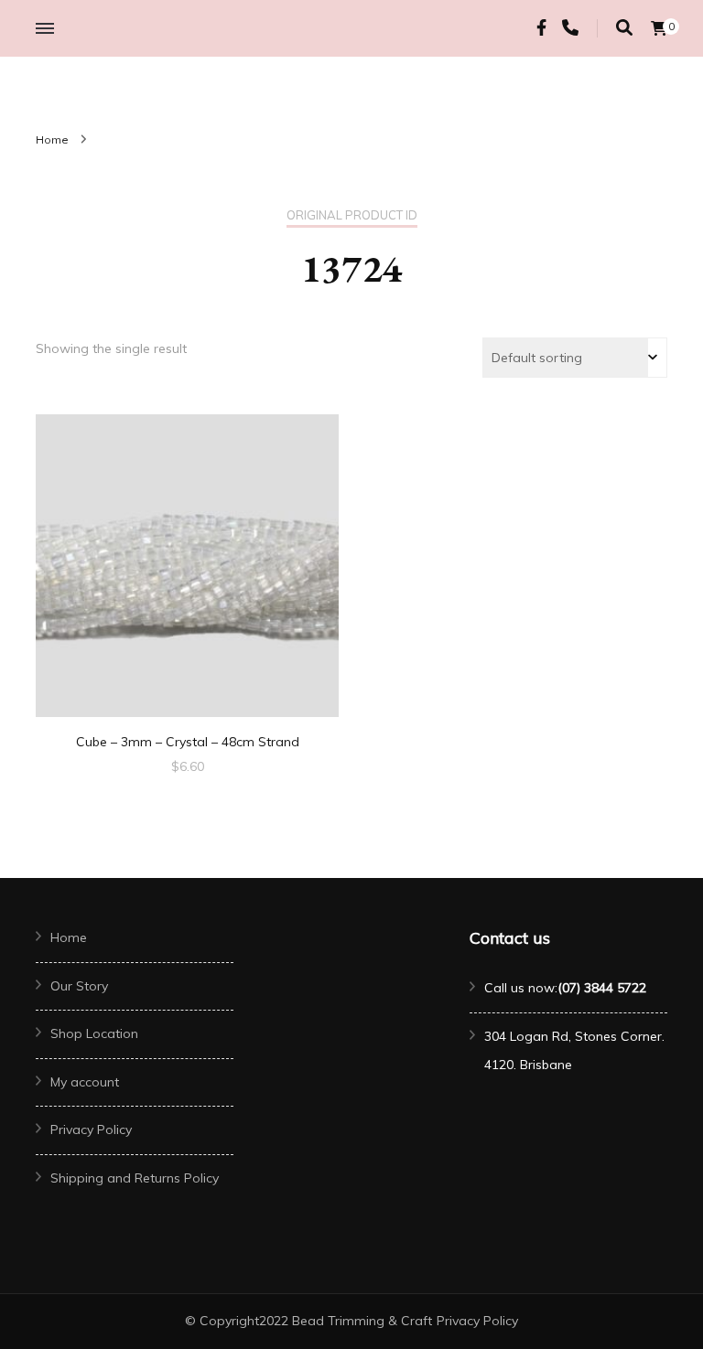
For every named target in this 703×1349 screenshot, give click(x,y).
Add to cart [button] (188, 560)
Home (68, 937)
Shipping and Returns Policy (134, 1178)
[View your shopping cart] (659, 28)
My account (84, 1082)
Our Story (79, 986)
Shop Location (94, 1033)
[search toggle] (624, 28)
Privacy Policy (91, 1129)
